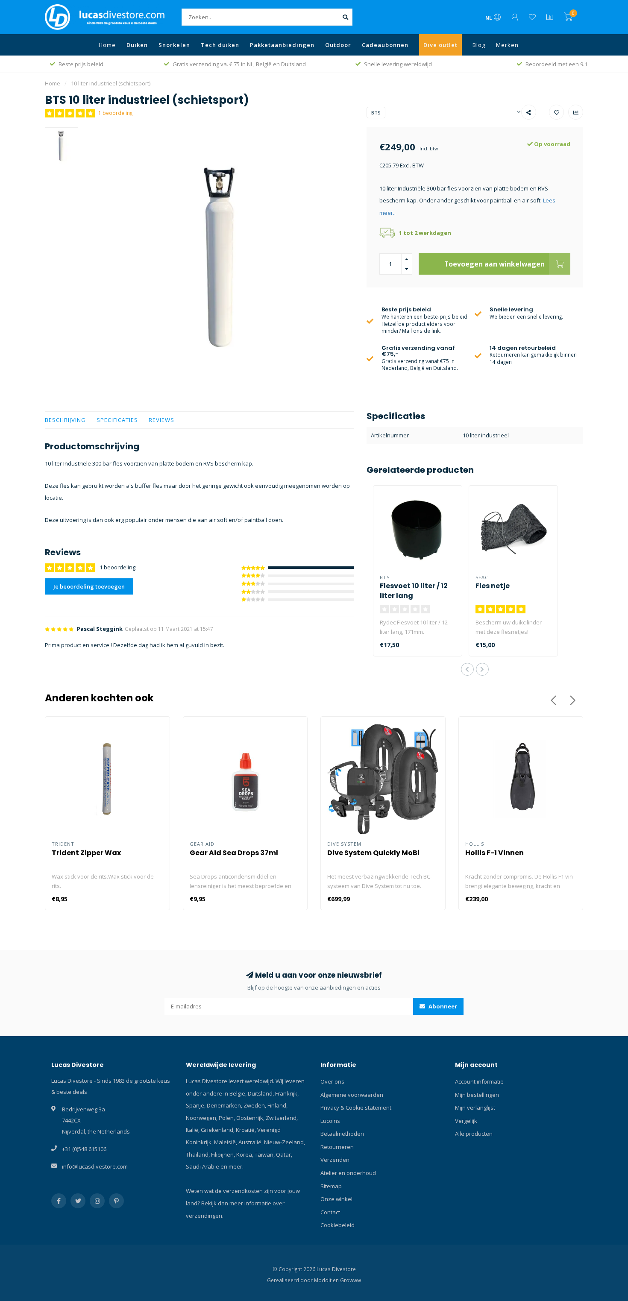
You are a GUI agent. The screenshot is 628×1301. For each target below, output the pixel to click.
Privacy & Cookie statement (355, 1107)
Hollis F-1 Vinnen (494, 853)
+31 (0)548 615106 (84, 1149)
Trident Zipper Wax (86, 853)
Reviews (161, 420)
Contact (330, 1212)
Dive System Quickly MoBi (373, 853)
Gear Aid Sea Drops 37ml (234, 853)
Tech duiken (220, 45)
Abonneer (442, 1006)
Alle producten (474, 1133)
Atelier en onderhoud (348, 1173)
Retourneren (337, 1147)
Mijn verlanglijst (475, 1107)
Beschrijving (65, 420)
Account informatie (479, 1081)
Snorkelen (174, 45)
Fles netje (492, 586)
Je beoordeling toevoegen (89, 586)
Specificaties (117, 420)
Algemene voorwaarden (351, 1095)
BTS (376, 112)
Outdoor (338, 45)
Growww (350, 1280)
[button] (467, 669)
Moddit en (327, 1280)
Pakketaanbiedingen (282, 45)
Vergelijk (466, 1121)
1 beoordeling (115, 112)
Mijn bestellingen (477, 1095)
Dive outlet (440, 45)
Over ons (332, 1081)
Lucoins (330, 1121)
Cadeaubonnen (385, 45)
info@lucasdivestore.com (95, 1166)
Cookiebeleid (337, 1225)
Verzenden (334, 1159)
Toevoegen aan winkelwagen (494, 264)
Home (107, 45)
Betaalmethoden (342, 1133)
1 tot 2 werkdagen (425, 233)
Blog (478, 45)
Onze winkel (336, 1199)
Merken (507, 45)
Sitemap (331, 1186)
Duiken (137, 45)
